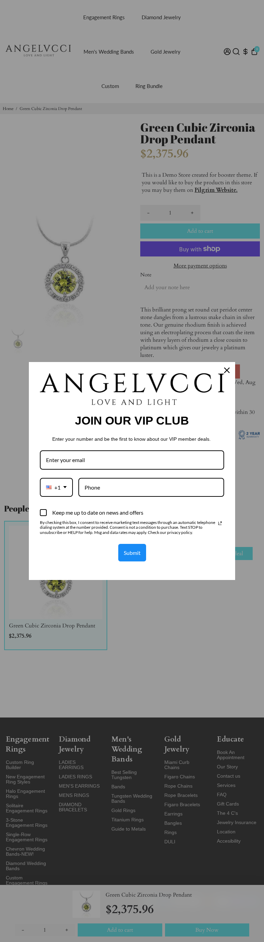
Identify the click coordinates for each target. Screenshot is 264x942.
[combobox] (56, 487)
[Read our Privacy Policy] (220, 523)
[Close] (227, 370)
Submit (132, 552)
